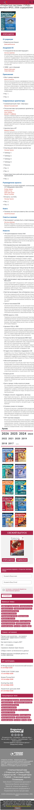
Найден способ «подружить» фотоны (17, 395)
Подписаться (22, 560)
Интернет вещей (25, 621)
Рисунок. (7, 165)
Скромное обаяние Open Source (12, 648)
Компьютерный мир (17, 770)
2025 (14, 433)
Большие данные (7, 626)
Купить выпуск (8, 34)
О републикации (23, 739)
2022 (5, 438)
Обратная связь (26, 737)
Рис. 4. (6, 171)
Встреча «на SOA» (10, 197)
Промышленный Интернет (10, 611)
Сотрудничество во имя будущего (16, 51)
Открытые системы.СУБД (18, 772)
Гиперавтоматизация (23, 623)
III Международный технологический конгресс (17, 666)
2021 (11, 438)
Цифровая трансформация (10, 606)
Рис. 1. (6, 94)
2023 (30, 434)
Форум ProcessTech (8, 677)
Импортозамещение (8, 623)
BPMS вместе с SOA (11, 315)
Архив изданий (16, 740)
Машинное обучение (8, 618)
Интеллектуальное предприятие (16, 788)
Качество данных (20, 786)
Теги (30, 739)
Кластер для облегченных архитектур (17, 148)
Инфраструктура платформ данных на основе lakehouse (14, 654)
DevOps (24, 626)
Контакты (14, 739)
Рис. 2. (6, 179)
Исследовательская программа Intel (17, 245)
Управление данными (21, 782)
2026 (6, 433)
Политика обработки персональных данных (16, 742)
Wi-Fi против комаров (12, 418)
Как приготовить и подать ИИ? (11, 642)
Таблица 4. (8, 162)
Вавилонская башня (11, 42)
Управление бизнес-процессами (16, 791)
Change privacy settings (16, 744)
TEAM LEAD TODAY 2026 (10, 671)
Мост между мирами (11, 77)
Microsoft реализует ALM (13, 361)
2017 (11, 443)
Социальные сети (7, 608)
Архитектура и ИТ (10, 128)
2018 (5, 443)
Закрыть (17, 808)
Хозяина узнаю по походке (13, 406)
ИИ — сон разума (7, 645)
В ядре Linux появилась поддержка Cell (18, 351)
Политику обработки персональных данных (18, 806)
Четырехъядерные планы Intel (15, 234)
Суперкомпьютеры (26, 606)
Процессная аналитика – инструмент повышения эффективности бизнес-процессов (14, 637)
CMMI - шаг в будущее (12, 67)
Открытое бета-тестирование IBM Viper (18, 338)
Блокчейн (17, 626)
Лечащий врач (24, 775)
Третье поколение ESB (12, 304)
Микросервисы (23, 616)
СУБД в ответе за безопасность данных (15, 651)
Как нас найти (5, 739)
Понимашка (17, 779)
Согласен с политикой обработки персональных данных (16, 589)
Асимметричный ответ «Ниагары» (16, 104)
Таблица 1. (8, 153)
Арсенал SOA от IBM (11, 326)
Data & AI (9, 786)
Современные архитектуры (23, 608)
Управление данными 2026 (10, 689)
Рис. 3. (6, 97)
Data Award (7, 782)
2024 (23, 433)
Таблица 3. (8, 159)
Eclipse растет (9, 374)
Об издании (16, 737)
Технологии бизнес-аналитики (16, 784)
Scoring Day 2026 (7, 683)
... (17, 443)
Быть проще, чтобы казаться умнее (16, 383)
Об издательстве (7, 737)
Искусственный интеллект (10, 621)
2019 (24, 438)
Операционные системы (9, 616)
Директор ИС (10, 775)
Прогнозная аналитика (9, 613)
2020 (18, 438)
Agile (29, 626)
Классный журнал (22, 777)
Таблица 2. (8, 156)
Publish (8, 777)
